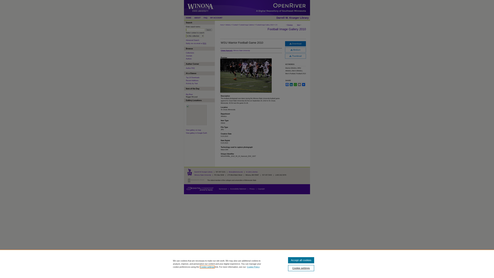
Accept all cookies (301, 260)
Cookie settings (207, 267)
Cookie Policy (253, 267)
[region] (247, 264)
